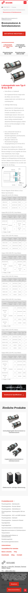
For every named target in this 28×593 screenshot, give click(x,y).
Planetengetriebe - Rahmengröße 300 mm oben (13, 512)
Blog (12, 555)
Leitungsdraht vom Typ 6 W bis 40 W (8, 46)
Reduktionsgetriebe (7, 539)
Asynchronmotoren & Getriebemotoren (12, 528)
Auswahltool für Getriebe (13, 387)
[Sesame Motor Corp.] (7, 2)
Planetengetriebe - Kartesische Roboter (12, 520)
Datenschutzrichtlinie (14, 589)
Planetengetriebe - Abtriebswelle (11, 504)
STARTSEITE (6, 7)
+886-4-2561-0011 (10, 571)
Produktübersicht (7, 501)
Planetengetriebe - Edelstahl (9, 518)
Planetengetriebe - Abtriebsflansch (11, 509)
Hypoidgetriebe (6, 523)
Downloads (5, 555)
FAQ (15, 552)
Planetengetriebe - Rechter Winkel (11, 506)
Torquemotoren (6, 532)
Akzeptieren (14, 584)
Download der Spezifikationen (13, 394)
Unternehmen (6, 545)
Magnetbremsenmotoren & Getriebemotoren (14, 9)
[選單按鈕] (25, 2)
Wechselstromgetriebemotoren (10, 541)
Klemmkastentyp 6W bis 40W (8, 53)
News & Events (7, 552)
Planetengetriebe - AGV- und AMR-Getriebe (14, 515)
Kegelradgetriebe (6, 525)
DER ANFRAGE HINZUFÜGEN (14, 33)
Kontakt (19, 555)
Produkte (14, 7)
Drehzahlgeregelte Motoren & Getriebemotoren (10, 536)
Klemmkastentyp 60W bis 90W (20, 53)
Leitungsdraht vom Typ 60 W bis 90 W (20, 46)
